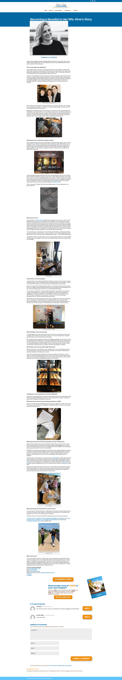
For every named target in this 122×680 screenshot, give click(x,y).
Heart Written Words (55, 182)
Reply (87, 608)
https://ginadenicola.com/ (48, 572)
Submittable (56, 458)
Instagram (29, 575)
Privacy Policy (48, 678)
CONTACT (75, 10)
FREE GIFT (51, 10)
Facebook (29, 574)
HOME (45, 10)
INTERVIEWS (67, 10)
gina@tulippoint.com (35, 568)
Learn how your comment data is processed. (60, 665)
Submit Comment (81, 658)
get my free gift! (63, 597)
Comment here (63, 579)
